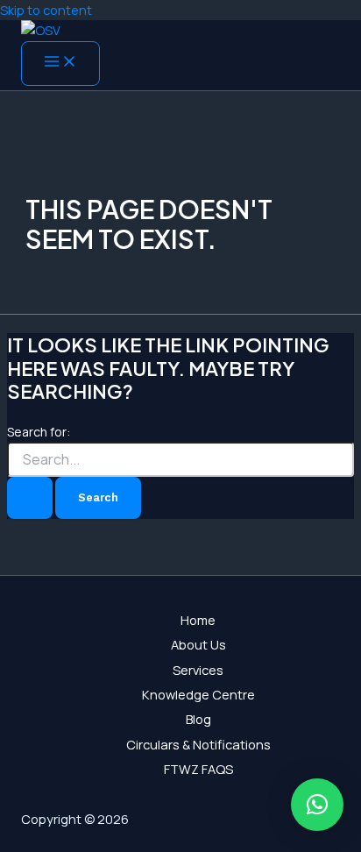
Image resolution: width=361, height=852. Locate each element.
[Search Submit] (30, 497)
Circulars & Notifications (198, 744)
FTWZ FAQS (198, 768)
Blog (198, 719)
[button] (317, 804)
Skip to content (46, 9)
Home (198, 619)
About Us (198, 644)
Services (198, 669)
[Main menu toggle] (60, 63)
